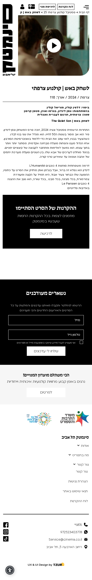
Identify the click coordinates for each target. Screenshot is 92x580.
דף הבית (84, 12)
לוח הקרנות (66, 7)
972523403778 (71, 532)
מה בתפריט (80, 455)
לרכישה (46, 233)
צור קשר (83, 464)
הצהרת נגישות (78, 481)
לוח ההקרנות (79, 501)
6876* (78, 525)
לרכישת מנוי (47, 7)
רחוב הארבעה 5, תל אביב (64, 547)
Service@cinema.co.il (65, 539)
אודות (85, 446)
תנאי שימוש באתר (75, 491)
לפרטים (46, 392)
